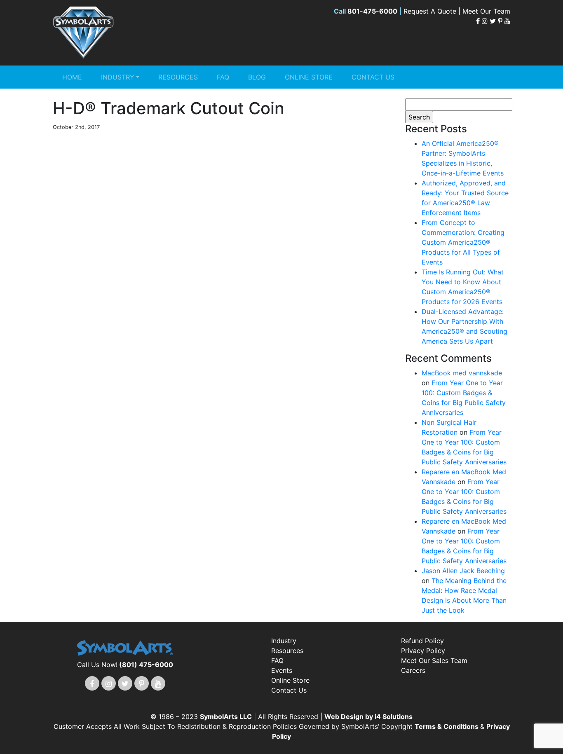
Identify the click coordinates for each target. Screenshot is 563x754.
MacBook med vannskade (462, 373)
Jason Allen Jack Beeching (463, 571)
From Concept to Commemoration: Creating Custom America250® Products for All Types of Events (463, 242)
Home (72, 77)
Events (281, 670)
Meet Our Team (486, 11)
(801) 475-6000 (146, 664)
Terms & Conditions (447, 726)
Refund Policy (422, 641)
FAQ (223, 77)
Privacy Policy (423, 650)
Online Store (309, 77)
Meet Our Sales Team (434, 660)
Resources (178, 77)
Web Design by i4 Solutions (368, 716)
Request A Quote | (432, 11)
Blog (257, 77)
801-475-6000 (372, 11)
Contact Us (373, 77)
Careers (413, 670)
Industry (117, 77)
